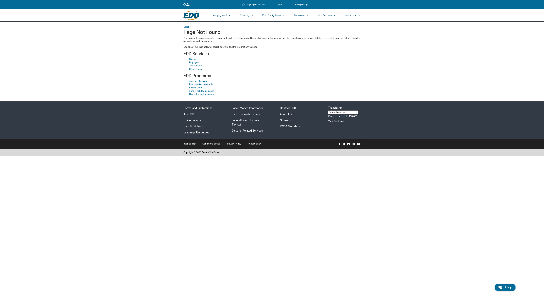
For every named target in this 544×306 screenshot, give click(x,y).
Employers (194, 62)
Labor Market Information (201, 84)
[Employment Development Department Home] (191, 15)
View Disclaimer (336, 121)
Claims (192, 59)
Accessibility (254, 143)
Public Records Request (246, 114)
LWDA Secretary (290, 126)
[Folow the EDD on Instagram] (353, 144)
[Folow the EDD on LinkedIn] (348, 144)
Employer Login (301, 4)
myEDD (280, 4)
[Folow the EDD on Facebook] (339, 144)
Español (187, 27)
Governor (285, 120)
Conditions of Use (211, 143)
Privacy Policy (234, 143)
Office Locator (196, 69)
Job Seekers (195, 65)
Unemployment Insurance (201, 94)
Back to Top (189, 143)
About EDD (287, 114)
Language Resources (196, 132)
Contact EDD (288, 108)
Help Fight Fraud (193, 126)
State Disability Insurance (201, 91)
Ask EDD (188, 114)
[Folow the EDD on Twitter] (344, 144)
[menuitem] (221, 15)
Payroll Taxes (195, 87)
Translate (351, 116)
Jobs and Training (198, 81)
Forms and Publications (197, 108)
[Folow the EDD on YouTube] (359, 144)
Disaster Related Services (247, 130)
